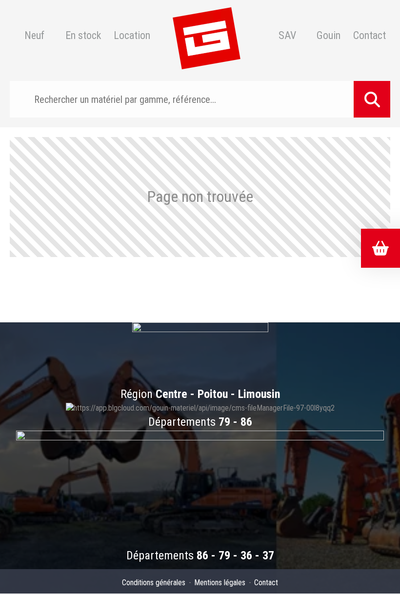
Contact (369, 35)
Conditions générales (153, 582)
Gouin (328, 35)
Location (132, 35)
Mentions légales (219, 582)
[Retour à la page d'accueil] (206, 35)
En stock (83, 35)
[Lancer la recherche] (372, 99)
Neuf (34, 35)
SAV (287, 35)
